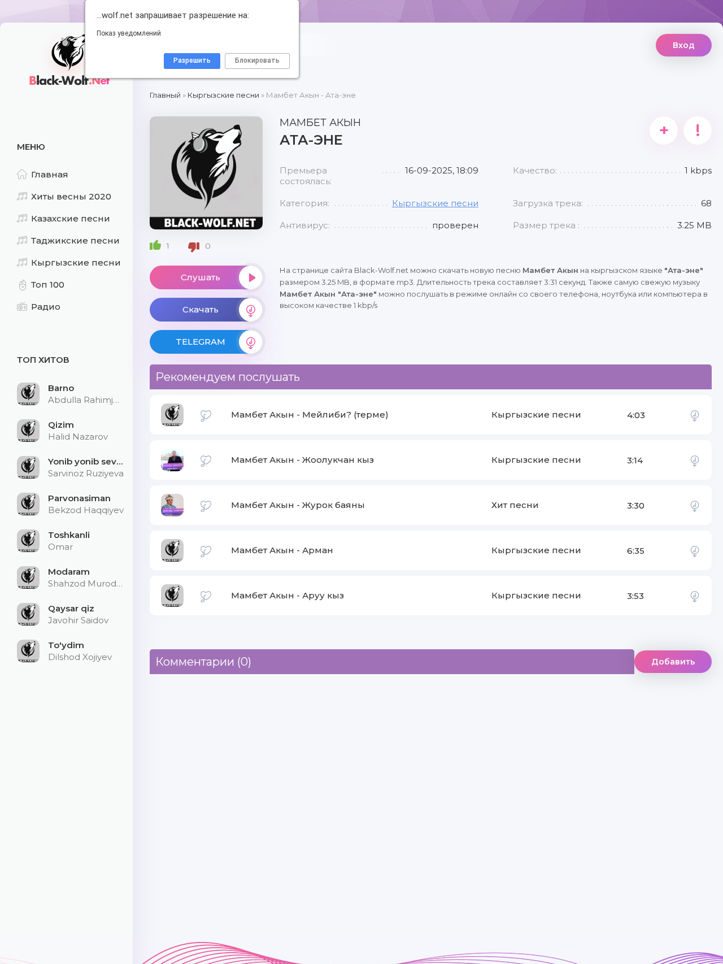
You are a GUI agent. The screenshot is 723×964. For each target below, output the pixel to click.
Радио (45, 306)
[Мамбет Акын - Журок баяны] (694, 505)
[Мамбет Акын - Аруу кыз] (694, 595)
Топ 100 (47, 284)
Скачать (200, 309)
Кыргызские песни (76, 262)
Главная (49, 174)
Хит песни (515, 505)
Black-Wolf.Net (68, 59)
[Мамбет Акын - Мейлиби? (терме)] (694, 414)
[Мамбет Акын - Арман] (694, 550)
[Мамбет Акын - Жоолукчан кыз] (694, 460)
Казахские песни (70, 218)
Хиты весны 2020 (71, 196)
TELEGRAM (200, 341)
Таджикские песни (75, 240)
